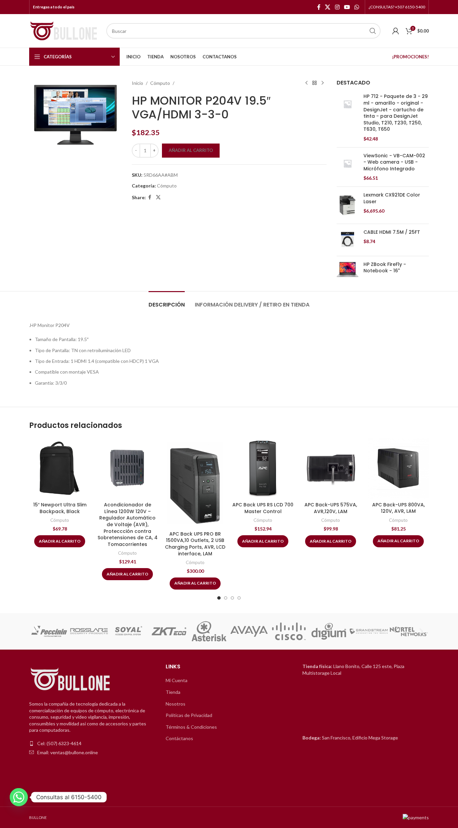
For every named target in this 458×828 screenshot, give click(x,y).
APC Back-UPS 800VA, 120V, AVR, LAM (398, 508)
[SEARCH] (373, 31)
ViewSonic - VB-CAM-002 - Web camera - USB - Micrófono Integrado (394, 162)
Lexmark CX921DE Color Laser (391, 198)
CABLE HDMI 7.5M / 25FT (391, 232)
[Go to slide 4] (239, 598)
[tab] (167, 301)
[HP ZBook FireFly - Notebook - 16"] (347, 269)
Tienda (173, 692)
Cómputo (160, 83)
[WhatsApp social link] (356, 7)
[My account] (395, 31)
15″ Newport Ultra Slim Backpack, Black (60, 508)
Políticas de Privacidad (189, 715)
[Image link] (71, 679)
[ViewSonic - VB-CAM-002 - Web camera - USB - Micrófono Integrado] (347, 167)
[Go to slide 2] (225, 598)
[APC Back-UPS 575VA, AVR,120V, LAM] (330, 468)
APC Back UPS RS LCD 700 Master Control (262, 508)
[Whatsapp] (19, 797)
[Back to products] (314, 83)
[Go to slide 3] (232, 598)
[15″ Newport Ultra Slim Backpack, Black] (59, 468)
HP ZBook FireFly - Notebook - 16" (384, 267)
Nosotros (175, 704)
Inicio (137, 83)
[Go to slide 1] (219, 598)
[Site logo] (64, 30)
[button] (37, 631)
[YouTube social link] (347, 7)
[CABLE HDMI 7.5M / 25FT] (347, 240)
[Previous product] (306, 83)
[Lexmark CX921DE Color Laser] (347, 205)
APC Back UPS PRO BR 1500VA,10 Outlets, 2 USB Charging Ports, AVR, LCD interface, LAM (195, 544)
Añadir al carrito (191, 150)
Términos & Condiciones (191, 727)
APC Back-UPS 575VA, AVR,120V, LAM (330, 508)
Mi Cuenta (176, 680)
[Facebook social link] (319, 7)
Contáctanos (179, 738)
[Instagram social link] (337, 7)
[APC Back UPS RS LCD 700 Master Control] (262, 468)
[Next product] (323, 83)
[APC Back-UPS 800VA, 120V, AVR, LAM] (398, 468)
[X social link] (328, 7)
